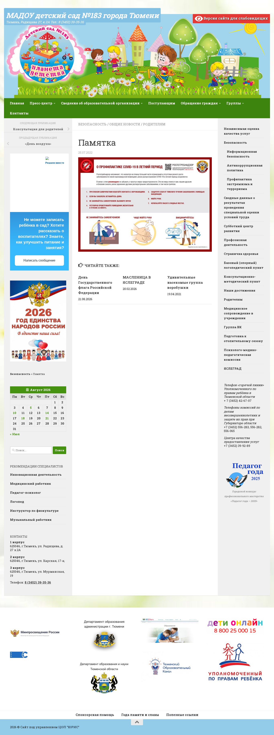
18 (23, 418)
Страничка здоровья (241, 254)
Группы (233, 103)
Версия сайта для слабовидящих (235, 18)
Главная (17, 103)
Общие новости (124, 124)
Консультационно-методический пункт (242, 279)
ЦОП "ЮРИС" (68, 727)
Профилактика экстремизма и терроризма (240, 184)
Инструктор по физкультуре (34, 511)
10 (14, 413)
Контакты (19, 113)
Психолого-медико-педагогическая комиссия (240, 354)
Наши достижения (239, 290)
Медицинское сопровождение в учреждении (238, 313)
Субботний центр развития (238, 228)
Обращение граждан (199, 103)
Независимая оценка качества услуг (241, 131)
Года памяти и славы (140, 715)
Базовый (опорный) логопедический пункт (243, 265)
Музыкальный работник (31, 520)
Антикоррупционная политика (245, 167)
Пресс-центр (41, 103)
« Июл (15, 434)
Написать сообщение (39, 260)
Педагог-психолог (25, 493)
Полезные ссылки (182, 715)
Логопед (17, 502)
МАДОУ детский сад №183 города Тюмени (82, 15)
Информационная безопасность (242, 153)
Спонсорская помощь (95, 715)
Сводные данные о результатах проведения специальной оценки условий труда (241, 207)
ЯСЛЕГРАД (233, 368)
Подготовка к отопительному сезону (243, 338)
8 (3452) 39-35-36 (38, 582)
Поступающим (161, 103)
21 (47, 418)
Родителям (154, 124)
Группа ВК (233, 327)
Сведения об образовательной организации (100, 103)
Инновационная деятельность (36, 474)
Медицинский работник (30, 484)
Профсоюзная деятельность (236, 242)
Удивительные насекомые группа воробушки (185, 282)
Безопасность (92, 124)
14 (47, 413)
